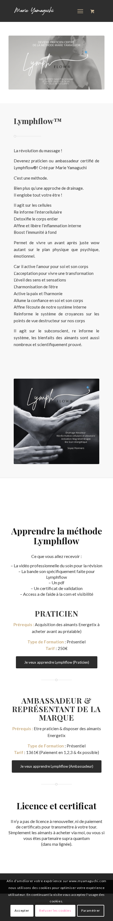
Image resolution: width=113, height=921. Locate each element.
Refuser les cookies (55, 910)
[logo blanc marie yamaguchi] (47, 11)
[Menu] (80, 11)
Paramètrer (90, 910)
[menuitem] (81, 11)
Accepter (22, 910)
